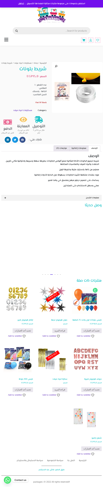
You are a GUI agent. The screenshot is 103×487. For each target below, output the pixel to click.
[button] (56, 66)
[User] (90, 40)
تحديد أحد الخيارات (91, 330)
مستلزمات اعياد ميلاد (23, 63)
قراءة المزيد (59, 330)
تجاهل (21, 3)
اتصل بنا (71, 460)
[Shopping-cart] (83, 40)
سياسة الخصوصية (55, 460)
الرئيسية (43, 63)
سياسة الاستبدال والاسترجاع (30, 460)
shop (36, 63)
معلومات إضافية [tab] (78, 148)
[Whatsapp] (7, 480)
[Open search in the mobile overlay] (51, 31)
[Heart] (97, 40)
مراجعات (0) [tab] (61, 148)
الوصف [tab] (94, 148)
